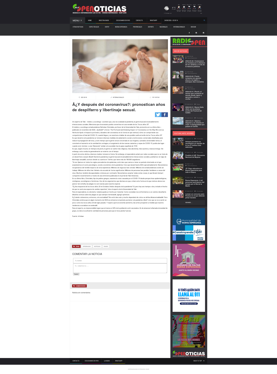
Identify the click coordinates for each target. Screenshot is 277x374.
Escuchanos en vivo (123, 20)
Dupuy (107, 27)
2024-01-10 (190, 138)
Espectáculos (94, 27)
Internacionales (179, 27)
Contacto (75, 361)
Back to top (198, 361)
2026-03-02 (190, 72)
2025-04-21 (190, 118)
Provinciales (137, 27)
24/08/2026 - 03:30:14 (171, 20)
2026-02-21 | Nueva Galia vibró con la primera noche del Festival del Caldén (194, 110)
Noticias (97, 246)
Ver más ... (188, 202)
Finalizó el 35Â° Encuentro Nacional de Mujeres (195, 156)
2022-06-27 (190, 191)
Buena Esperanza (121, 27)
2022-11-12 (190, 164)
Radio (106, 246)
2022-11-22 (190, 152)
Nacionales (163, 27)
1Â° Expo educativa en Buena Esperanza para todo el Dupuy (193, 170)
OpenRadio (87, 246)
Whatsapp (118, 361)
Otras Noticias (78, 27)
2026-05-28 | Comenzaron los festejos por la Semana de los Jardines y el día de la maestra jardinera (195, 63)
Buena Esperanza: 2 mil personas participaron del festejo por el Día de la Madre (194, 183)
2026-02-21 (190, 87)
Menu (76, 20)
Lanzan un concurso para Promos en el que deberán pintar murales (195, 196)
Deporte (151, 27)
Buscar (193, 27)
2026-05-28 (190, 56)
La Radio (107, 361)
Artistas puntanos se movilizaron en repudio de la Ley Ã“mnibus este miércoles (195, 144)
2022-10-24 (190, 177)
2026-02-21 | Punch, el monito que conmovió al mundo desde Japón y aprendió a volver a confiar (194, 95)
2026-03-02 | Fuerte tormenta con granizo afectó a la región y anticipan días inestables (194, 79)
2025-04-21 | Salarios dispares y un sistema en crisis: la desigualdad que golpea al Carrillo (195, 123)
